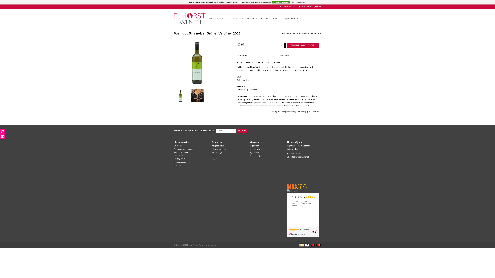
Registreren (254, 146)
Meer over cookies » (298, 2)
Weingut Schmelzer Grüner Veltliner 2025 (304, 34)
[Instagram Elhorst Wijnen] (319, 131)
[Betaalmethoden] (301, 245)
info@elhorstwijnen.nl (300, 157)
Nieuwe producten (219, 149)
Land (227, 19)
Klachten (177, 165)
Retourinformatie (181, 152)
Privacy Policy (179, 159)
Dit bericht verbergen (281, 2)
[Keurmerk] (304, 191)
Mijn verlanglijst (255, 155)
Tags (214, 155)
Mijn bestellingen (256, 149)
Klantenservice (180, 162)
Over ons (178, 146)
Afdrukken (315, 112)
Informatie (242, 55)
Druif (248, 19)
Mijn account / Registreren (311, 7)
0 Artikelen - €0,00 (289, 7)
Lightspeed (212, 245)
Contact (277, 19)
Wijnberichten (291, 19)
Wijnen (220, 19)
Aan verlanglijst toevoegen (278, 112)
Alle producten (218, 146)
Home (211, 19)
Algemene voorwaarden (184, 149)
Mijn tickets (254, 152)
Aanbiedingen (217, 152)
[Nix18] (304, 186)
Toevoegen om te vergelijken (300, 112)
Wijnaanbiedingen (262, 19)
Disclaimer (178, 155)
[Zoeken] (301, 19)
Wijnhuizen (238, 19)
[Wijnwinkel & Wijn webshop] (190, 18)
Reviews (284, 55)
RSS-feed (215, 159)
